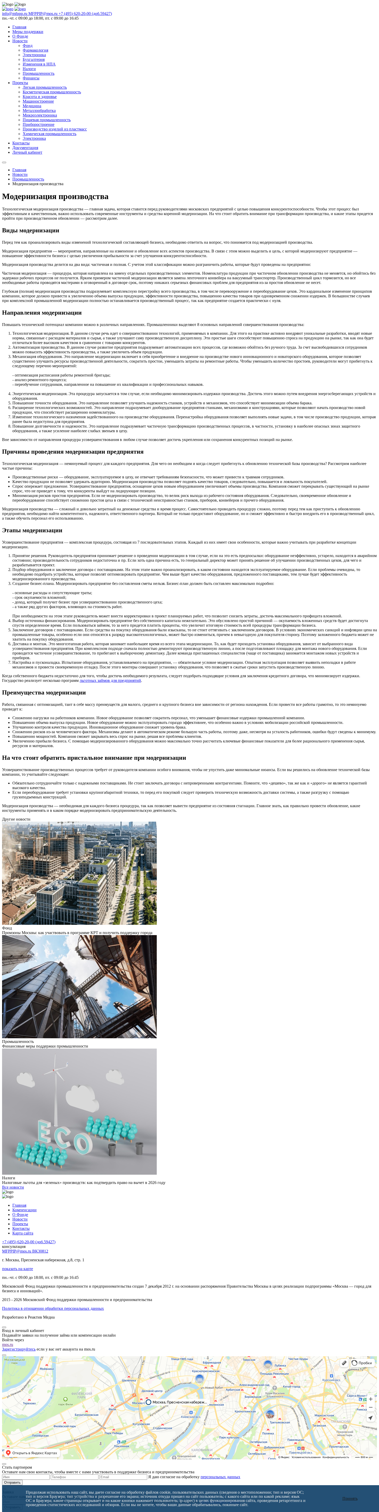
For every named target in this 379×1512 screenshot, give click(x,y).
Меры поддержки (27, 31)
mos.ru (7, 1344)
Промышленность (38, 73)
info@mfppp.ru (15, 13)
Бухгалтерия (34, 59)
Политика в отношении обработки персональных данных (53, 1308)
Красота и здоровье (40, 96)
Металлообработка (39, 110)
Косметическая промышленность (52, 92)
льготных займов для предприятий (110, 680)
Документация (25, 147)
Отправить (12, 1482)
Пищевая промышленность (47, 120)
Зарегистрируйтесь (19, 1349)
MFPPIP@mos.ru (43, 13)
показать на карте (17, 1268)
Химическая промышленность (49, 134)
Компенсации (24, 1210)
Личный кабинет (27, 152)
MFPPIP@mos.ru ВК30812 (25, 1251)
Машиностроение (38, 101)
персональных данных (220, 1477)
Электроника (34, 55)
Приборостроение (38, 124)
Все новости (13, 1187)
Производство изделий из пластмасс (55, 129)
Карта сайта (22, 1233)
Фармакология (35, 50)
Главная (19, 27)
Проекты (20, 82)
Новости (20, 41)
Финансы (31, 78)
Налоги (29, 69)
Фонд (27, 45)
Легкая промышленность (45, 87)
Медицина (32, 106)
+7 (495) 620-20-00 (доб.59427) (85, 13)
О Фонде (20, 36)
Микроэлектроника (40, 115)
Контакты (21, 143)
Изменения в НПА (39, 64)
